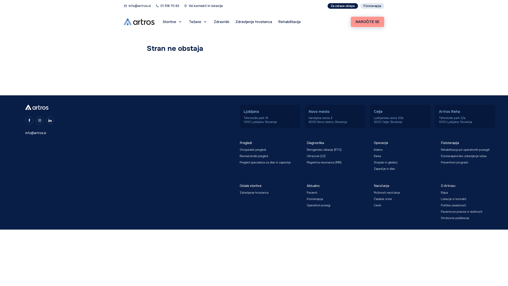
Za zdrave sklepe (343, 6)
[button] (173, 22)
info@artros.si (140, 6)
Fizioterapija (372, 6)
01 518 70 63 (169, 6)
